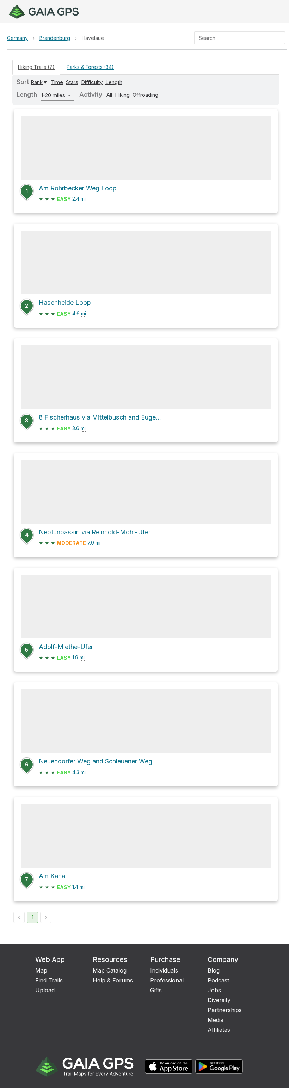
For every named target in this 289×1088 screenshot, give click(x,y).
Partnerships (225, 1009)
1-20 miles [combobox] (53, 95)
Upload (45, 990)
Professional (167, 980)
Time (57, 82)
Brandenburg (54, 38)
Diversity (219, 1000)
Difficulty (92, 82)
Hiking (122, 94)
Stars (72, 82)
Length (113, 82)
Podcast (218, 980)
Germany (17, 38)
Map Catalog (110, 970)
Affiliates (219, 1029)
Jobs (214, 990)
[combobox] (234, 38)
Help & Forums (113, 980)
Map (41, 970)
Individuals (164, 970)
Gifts (156, 990)
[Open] (282, 38)
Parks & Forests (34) (90, 67)
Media (215, 1019)
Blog (214, 970)
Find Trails (49, 980)
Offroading (145, 94)
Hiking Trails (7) (36, 67)
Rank (37, 82)
